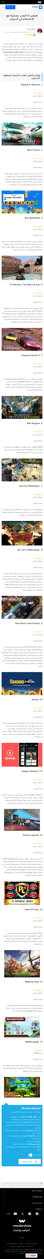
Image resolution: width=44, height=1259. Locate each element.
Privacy (21, 1244)
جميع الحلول (35, 1183)
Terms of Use (30, 1246)
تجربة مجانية (27, 1161)
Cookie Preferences (12, 1244)
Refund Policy (20, 1246)
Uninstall (12, 1246)
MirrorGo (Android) (31, 1108)
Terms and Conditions (31, 1244)
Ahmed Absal (31, 29)
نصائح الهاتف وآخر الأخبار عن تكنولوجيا (19, 32)
